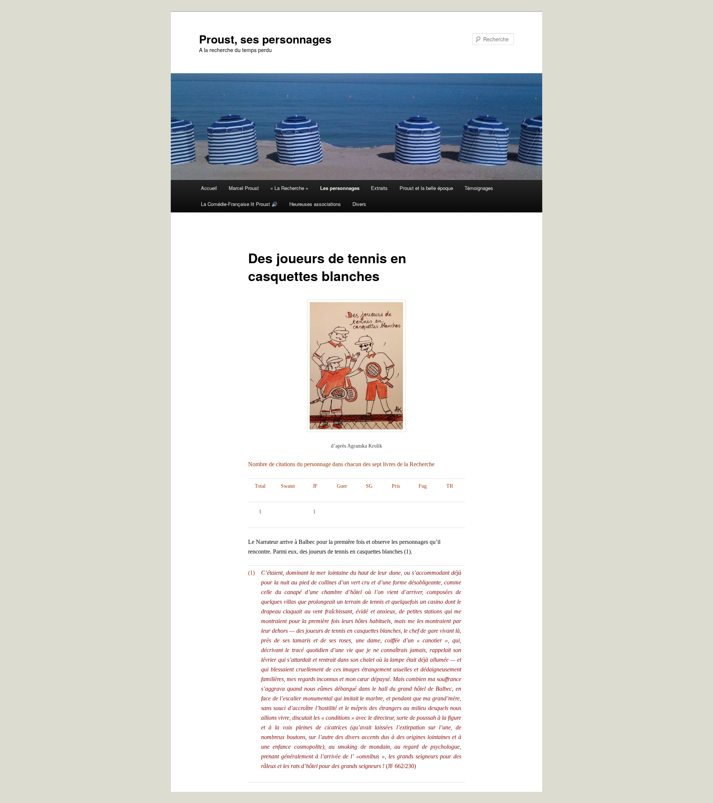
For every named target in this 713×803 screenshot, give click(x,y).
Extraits (379, 187)
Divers (359, 203)
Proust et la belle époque (426, 187)
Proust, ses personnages (265, 39)
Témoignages (479, 187)
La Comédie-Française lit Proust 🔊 (239, 203)
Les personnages (339, 187)
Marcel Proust (244, 187)
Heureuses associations (315, 203)
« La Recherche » (289, 187)
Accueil (209, 187)
